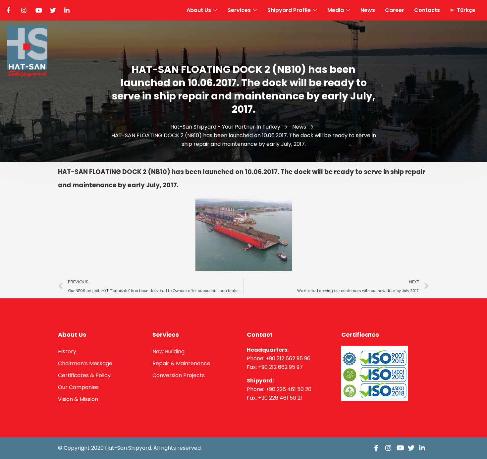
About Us (199, 10)
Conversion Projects (178, 375)
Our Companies (78, 387)
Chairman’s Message (85, 363)
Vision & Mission (78, 399)
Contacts (427, 10)
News (367, 10)
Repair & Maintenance (181, 363)
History (67, 351)
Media (335, 10)
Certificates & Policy (84, 375)
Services (239, 10)
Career (394, 10)
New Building (168, 351)
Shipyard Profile (289, 10)
